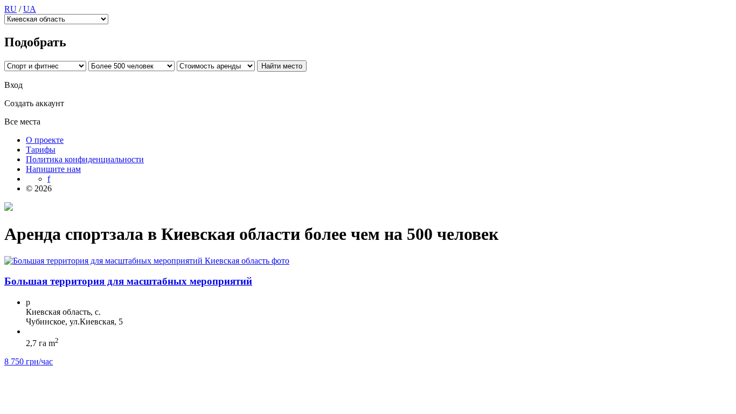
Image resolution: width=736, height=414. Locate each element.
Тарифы (40, 149)
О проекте (45, 139)
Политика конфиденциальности (85, 159)
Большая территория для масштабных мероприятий (128, 281)
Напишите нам (53, 169)
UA (29, 8)
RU (10, 8)
